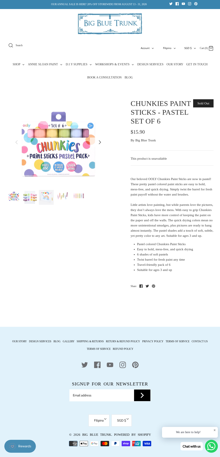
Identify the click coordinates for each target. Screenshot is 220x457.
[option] (58, 146)
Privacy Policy (152, 341)
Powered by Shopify (132, 434)
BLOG (129, 77)
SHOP (17, 64)
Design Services (40, 341)
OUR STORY (175, 64)
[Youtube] (183, 3)
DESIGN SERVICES (150, 64)
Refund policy (123, 348)
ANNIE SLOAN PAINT (43, 64)
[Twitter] (171, 3)
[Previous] (16, 142)
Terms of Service (177, 341)
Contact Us (200, 341)
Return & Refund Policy (123, 341)
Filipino (167, 48)
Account (145, 48)
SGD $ (188, 48)
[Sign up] (142, 395)
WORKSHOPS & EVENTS (112, 64)
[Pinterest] (195, 3)
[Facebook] (177, 3)
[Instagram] (189, 3)
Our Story (19, 341)
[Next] (100, 142)
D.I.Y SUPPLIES (77, 64)
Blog (57, 341)
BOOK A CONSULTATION (104, 77)
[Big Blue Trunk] (110, 23)
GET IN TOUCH (197, 64)
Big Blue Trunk (145, 140)
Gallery (69, 341)
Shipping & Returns (90, 341)
